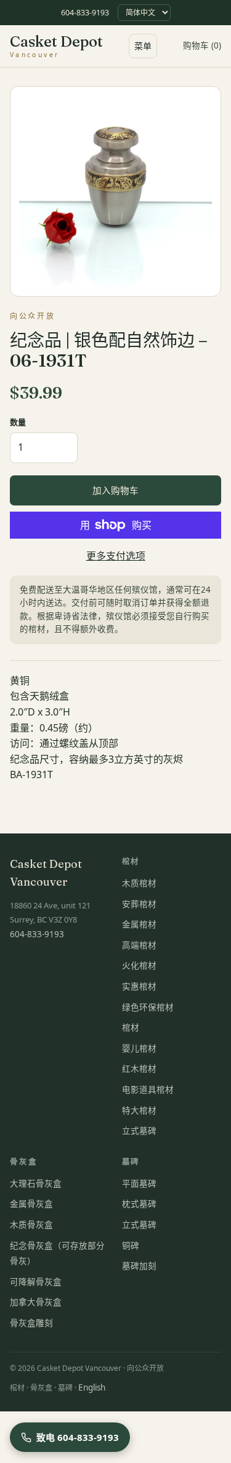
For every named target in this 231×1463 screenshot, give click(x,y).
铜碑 (130, 1245)
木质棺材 (139, 883)
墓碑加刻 (139, 1265)
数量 (18, 421)
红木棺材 (139, 1068)
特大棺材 (139, 1110)
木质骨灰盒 (31, 1224)
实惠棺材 (139, 986)
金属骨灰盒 (31, 1203)
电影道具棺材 (148, 1089)
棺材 (130, 1027)
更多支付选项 (115, 556)
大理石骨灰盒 (36, 1183)
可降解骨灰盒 (36, 1281)
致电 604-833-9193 (77, 1437)
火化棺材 (139, 965)
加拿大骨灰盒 (36, 1302)
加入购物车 (115, 490)
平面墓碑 (139, 1183)
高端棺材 (139, 945)
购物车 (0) (202, 45)
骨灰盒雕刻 (31, 1322)
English (91, 1387)
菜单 (143, 46)
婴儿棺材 (139, 1048)
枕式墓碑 (139, 1203)
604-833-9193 (85, 12)
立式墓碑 (139, 1130)
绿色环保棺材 (148, 1007)
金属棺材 (139, 924)
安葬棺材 (139, 904)
